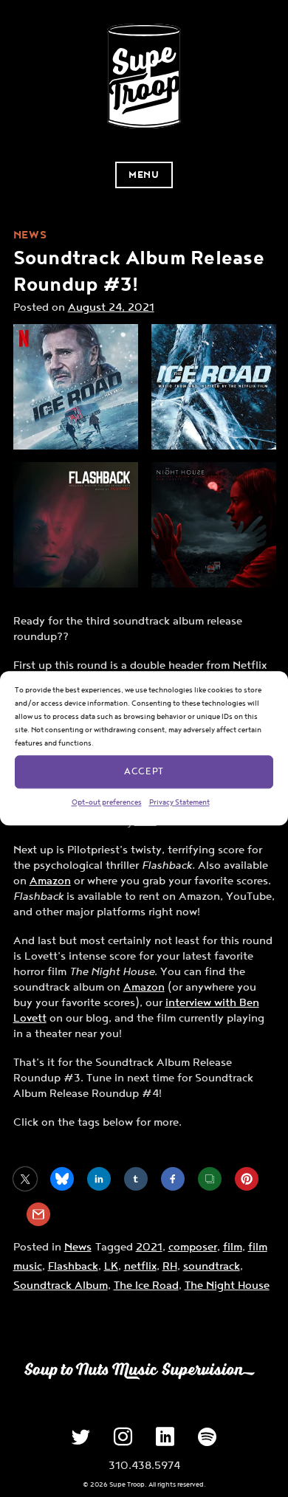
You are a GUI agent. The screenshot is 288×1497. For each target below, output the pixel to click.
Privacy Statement (179, 802)
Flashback (73, 1266)
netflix (140, 1266)
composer (192, 1247)
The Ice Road (146, 1285)
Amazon (50, 881)
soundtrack (211, 1266)
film (232, 1247)
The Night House (227, 1285)
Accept (143, 771)
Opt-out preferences (107, 802)
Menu (143, 175)
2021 (149, 1247)
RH (169, 1266)
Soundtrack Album (60, 1285)
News (78, 1247)
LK (111, 1266)
